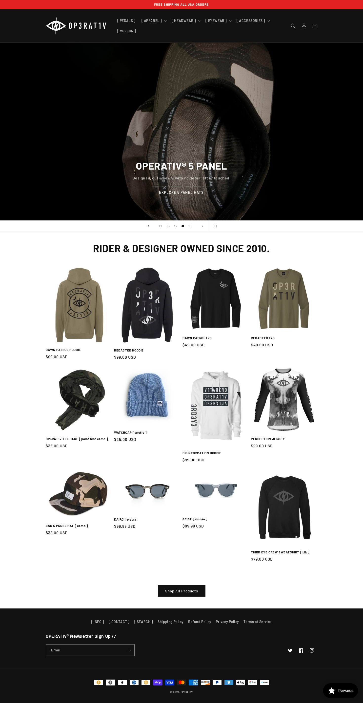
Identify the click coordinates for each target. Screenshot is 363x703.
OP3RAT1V (187, 691)
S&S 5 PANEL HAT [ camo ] (67, 526)
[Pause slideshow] (214, 226)
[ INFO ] (97, 622)
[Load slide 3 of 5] (175, 226)
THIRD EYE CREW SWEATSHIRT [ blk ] (280, 552)
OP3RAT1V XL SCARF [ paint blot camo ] (77, 439)
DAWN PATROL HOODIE (63, 350)
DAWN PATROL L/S (197, 338)
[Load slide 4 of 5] (182, 226)
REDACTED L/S (263, 338)
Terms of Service (257, 622)
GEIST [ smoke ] (194, 519)
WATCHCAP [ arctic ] (130, 432)
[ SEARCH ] (143, 622)
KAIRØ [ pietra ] (126, 519)
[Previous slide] (148, 226)
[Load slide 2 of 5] (168, 226)
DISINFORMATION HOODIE (202, 453)
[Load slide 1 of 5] (160, 226)
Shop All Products (181, 591)
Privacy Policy (227, 622)
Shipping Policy (170, 622)
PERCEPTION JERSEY (268, 439)
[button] (154, 21)
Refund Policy (199, 622)
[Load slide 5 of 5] (190, 226)
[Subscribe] (128, 650)
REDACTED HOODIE (129, 350)
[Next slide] (202, 226)
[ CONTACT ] (119, 622)
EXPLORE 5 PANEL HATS (181, 192)
